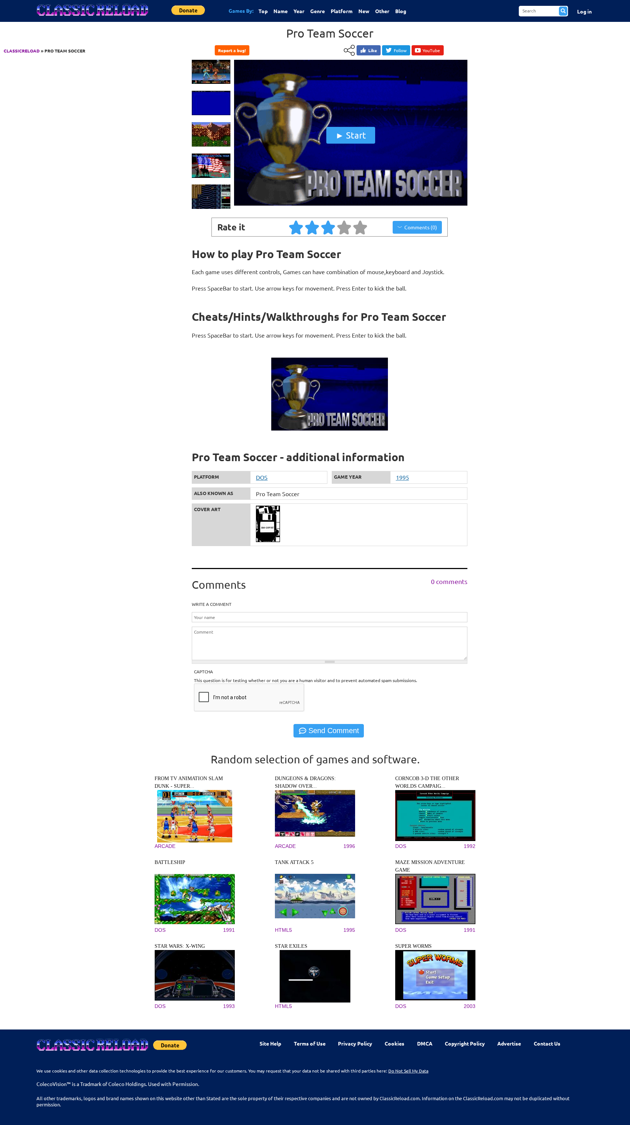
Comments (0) (420, 227)
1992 (469, 846)
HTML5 (283, 930)
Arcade (165, 846)
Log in (584, 11)
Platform (342, 11)
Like (372, 50)
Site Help (270, 1043)
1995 (402, 477)
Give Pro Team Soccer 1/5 (296, 227)
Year (298, 11)
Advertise (509, 1043)
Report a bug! (232, 50)
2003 (469, 1006)
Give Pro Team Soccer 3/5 (328, 227)
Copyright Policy (465, 1043)
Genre (317, 11)
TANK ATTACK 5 (294, 862)
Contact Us (547, 1043)
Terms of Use (310, 1043)
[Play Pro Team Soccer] (350, 204)
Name (280, 11)
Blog (400, 11)
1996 (349, 846)
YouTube (431, 50)
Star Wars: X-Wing (180, 946)
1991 (229, 930)
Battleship (170, 862)
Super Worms (413, 946)
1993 (229, 1006)
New (363, 11)
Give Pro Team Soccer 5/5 (360, 227)
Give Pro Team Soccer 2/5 (312, 227)
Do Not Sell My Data (408, 1071)
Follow (400, 50)
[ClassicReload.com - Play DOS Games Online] (92, 17)
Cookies (394, 1043)
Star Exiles (291, 946)
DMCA (424, 1043)
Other (382, 11)
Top (263, 11)
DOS (262, 477)
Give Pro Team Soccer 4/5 (344, 227)
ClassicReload (22, 51)
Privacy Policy (355, 1043)
